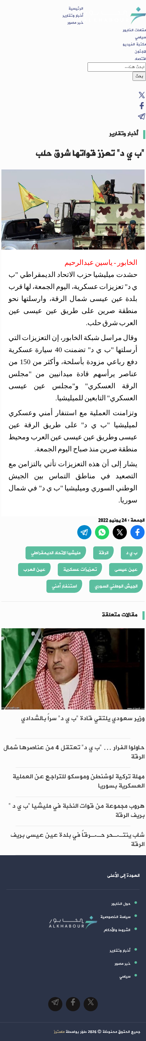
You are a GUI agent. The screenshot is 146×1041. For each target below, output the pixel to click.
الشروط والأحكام (117, 930)
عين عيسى (125, 569)
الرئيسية (75, 8)
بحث (139, 76)
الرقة (103, 553)
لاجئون (140, 51)
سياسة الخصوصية (115, 917)
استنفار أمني (64, 586)
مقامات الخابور (134, 30)
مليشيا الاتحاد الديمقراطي (56, 553)
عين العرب (34, 569)
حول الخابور (120, 904)
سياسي (140, 37)
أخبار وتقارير (72, 16)
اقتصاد (140, 59)
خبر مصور (75, 23)
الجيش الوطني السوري (116, 586)
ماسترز (59, 1032)
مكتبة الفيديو (134, 44)
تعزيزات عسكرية (80, 569)
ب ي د (131, 553)
